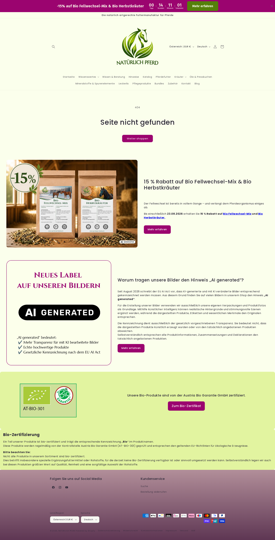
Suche (144, 486)
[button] (53, 46)
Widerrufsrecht (130, 530)
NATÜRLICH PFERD (66, 530)
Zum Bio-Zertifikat (186, 406)
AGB (193, 530)
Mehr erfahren (202, 6)
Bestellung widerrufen (154, 491)
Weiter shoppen (137, 138)
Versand (184, 530)
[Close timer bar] (272, 6)
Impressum (171, 530)
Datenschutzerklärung (109, 530)
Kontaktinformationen (152, 530)
